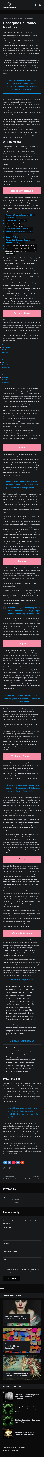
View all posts (18, 1202)
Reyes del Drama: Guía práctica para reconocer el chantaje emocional (15, 1319)
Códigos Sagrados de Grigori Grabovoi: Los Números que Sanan (27, 1409)
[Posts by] (6, 1200)
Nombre (6, 1243)
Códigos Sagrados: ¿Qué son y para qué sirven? (27, 1421)
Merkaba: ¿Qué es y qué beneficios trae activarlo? (25, 1433)
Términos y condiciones (11, 1450)
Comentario (7, 1227)
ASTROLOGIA (29, 18)
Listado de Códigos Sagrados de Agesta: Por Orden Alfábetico (27, 1397)
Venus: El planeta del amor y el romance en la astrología (16, 1374)
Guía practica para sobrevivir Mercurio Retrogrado (13, 1346)
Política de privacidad (10, 1448)
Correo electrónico (10, 1251)
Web (4, 1260)
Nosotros (22, 1448)
